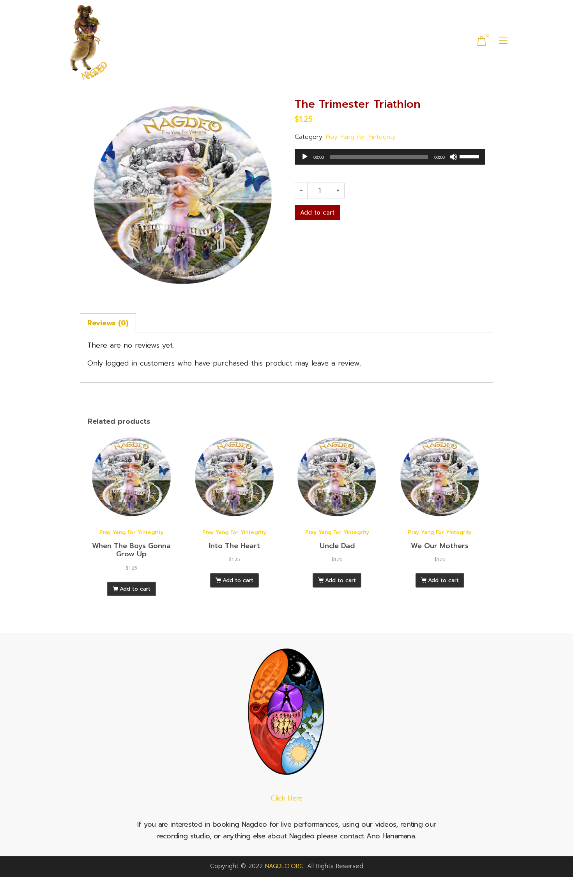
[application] (390, 157)
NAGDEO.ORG (284, 866)
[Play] (305, 157)
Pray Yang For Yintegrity (361, 136)
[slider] (470, 156)
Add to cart (317, 212)
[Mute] (453, 157)
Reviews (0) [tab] (108, 323)
